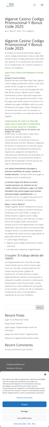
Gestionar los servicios (24, 397)
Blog (29, 423)
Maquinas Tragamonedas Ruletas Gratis (22, 338)
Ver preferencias (24, 418)
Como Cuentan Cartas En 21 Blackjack (21, 127)
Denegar (24, 411)
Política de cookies (20, 423)
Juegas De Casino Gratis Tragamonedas (21, 334)
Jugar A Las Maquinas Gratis (17, 319)
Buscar (40, 307)
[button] (45, 374)
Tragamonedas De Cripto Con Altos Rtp (21, 121)
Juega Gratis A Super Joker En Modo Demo (22, 124)
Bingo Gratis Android (13, 323)
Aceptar (24, 404)
